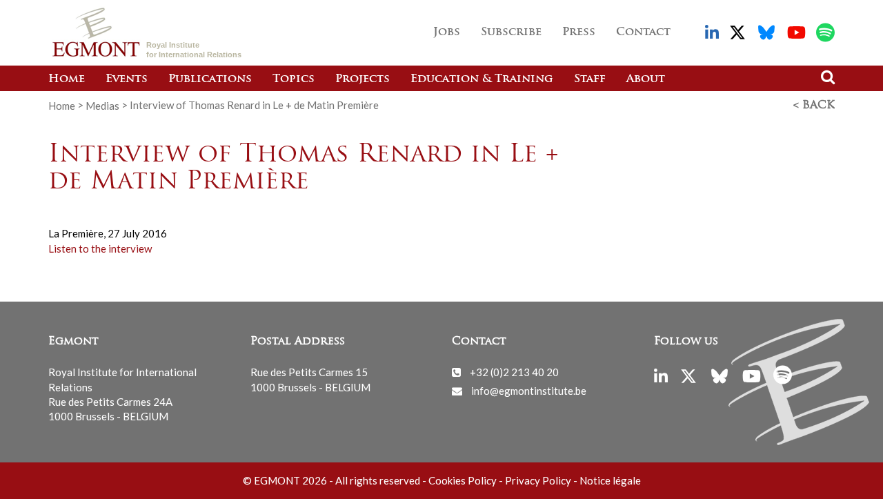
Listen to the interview (100, 248)
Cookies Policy (462, 480)
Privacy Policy (538, 480)
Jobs (446, 32)
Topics (293, 79)
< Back (814, 105)
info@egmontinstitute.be (528, 390)
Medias (102, 105)
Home (66, 79)
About (645, 79)
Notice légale (610, 480)
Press (578, 32)
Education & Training (481, 79)
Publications (210, 79)
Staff (590, 79)
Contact (643, 32)
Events (127, 79)
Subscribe (511, 32)
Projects (362, 79)
